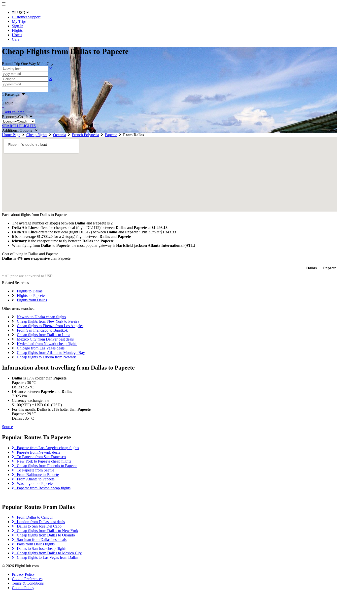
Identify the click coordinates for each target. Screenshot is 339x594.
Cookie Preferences (27, 579)
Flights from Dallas (32, 300)
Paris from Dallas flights (34, 544)
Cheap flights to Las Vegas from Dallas (46, 557)
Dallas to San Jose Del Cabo (38, 526)
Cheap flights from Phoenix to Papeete (45, 466)
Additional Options (18, 130)
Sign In (17, 26)
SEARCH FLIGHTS (19, 126)
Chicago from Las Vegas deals (41, 348)
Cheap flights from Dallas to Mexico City (48, 553)
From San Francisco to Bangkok (42, 330)
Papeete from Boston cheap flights (42, 488)
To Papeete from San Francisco (40, 457)
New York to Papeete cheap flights (42, 461)
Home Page (11, 135)
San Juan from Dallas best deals (40, 539)
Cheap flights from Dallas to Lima (43, 335)
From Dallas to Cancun (33, 517)
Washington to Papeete (33, 483)
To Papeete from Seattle (34, 470)
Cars (15, 39)
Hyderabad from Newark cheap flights (47, 344)
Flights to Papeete (31, 295)
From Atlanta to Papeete (34, 479)
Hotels (17, 35)
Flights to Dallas (29, 291)
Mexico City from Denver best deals (45, 339)
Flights (17, 30)
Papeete (111, 135)
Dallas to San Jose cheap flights (40, 548)
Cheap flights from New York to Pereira (48, 321)
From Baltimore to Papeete (36, 474)
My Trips (19, 21)
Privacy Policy (23, 574)
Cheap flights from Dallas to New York (46, 531)
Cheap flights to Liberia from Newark (46, 357)
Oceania (59, 135)
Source (7, 427)
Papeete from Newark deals (37, 452)
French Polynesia (85, 135)
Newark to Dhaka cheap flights (41, 317)
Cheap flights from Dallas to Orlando (44, 535)
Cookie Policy (23, 588)
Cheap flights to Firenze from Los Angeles (50, 326)
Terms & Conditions (28, 583)
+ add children (13, 112)
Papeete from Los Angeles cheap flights (46, 448)
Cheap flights (36, 135)
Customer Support (26, 17)
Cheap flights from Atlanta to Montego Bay (51, 352)
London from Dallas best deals (39, 522)
